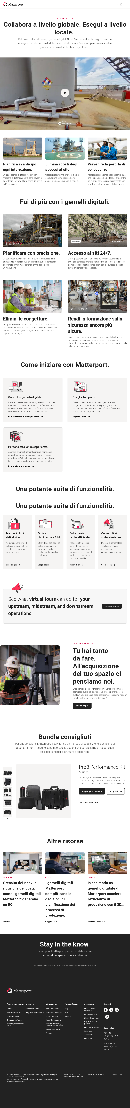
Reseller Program (13, 1016)
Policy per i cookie (115, 1074)
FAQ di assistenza (90, 1014)
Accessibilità (88, 1035)
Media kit (68, 1016)
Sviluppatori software (14, 1020)
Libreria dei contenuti (91, 1018)
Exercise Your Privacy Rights (73, 1077)
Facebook (106, 1010)
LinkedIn (117, 1010)
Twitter (111, 1010)
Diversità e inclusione (53, 1020)
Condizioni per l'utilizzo (72, 1074)
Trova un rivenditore (14, 1012)
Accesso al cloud (32, 1009)
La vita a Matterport (52, 1016)
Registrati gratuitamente (35, 1012)
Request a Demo (111, 606)
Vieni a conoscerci (52, 1009)
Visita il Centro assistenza (89, 1009)
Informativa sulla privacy (47, 965)
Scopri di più (82, 705)
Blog (66, 1009)
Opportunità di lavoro (53, 1029)
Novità (67, 1012)
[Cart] (121, 4)
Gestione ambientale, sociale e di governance (54, 1024)
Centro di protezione (91, 1027)
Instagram (107, 1017)
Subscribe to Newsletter (54, 1012)
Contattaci (88, 1038)
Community (88, 1031)
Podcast (49, 1033)
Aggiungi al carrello (92, 791)
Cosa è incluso (90, 802)
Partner (9, 1009)
